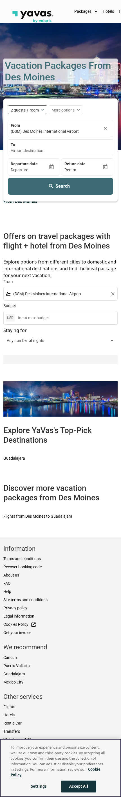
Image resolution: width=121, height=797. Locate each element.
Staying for (15, 330)
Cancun (10, 657)
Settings (38, 786)
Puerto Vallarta (16, 665)
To (13, 144)
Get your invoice (17, 632)
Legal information (18, 616)
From (15, 125)
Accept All (78, 786)
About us (11, 575)
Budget (9, 305)
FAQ (7, 583)
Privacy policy (15, 608)
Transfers (11, 731)
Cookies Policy (19, 624)
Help (7, 591)
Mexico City (13, 682)
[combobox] (60, 151)
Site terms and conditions (25, 599)
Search (62, 186)
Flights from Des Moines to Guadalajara (37, 516)
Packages (86, 11)
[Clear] (105, 128)
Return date (75, 164)
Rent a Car (12, 723)
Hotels (108, 11)
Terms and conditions (22, 558)
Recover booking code (22, 567)
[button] (30, 170)
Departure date (24, 164)
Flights (9, 706)
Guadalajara (14, 458)
